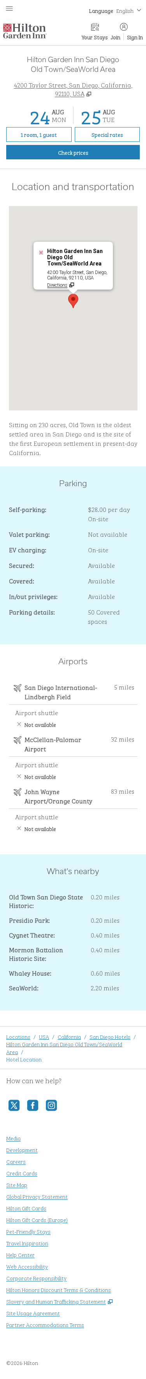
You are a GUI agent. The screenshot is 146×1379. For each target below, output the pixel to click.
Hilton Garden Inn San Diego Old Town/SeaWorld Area (64, 1047)
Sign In (135, 36)
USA (44, 1036)
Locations (18, 1036)
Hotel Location (24, 1059)
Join (115, 36)
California (69, 1036)
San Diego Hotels (110, 1036)
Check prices (91, 152)
